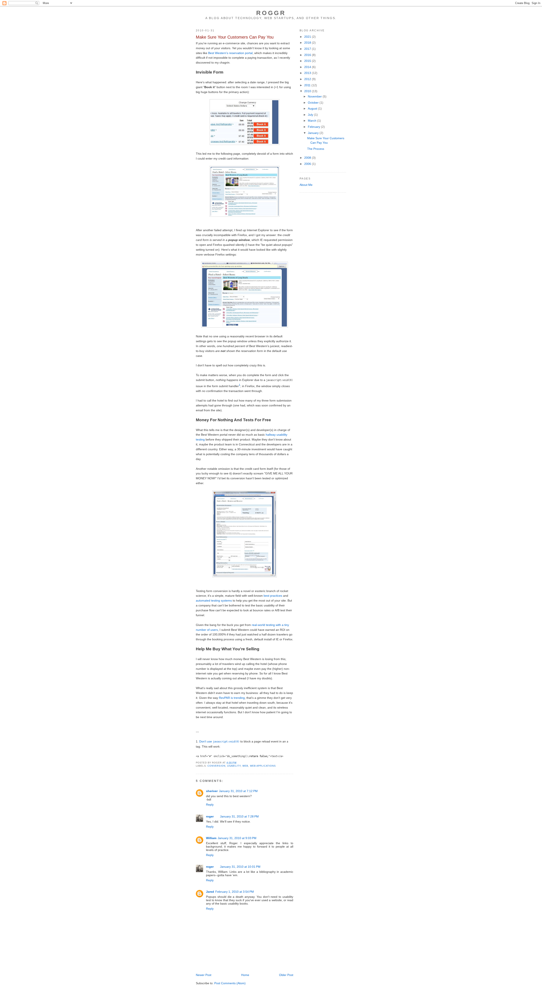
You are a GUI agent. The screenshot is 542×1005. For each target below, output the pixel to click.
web (245, 766)
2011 (307, 85)
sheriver (212, 791)
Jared (210, 891)
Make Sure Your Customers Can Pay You (235, 37)
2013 (308, 73)
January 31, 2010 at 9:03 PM (237, 838)
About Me (306, 184)
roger (210, 816)
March (312, 120)
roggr (271, 13)
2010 (308, 91)
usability (234, 766)
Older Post (286, 975)
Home (245, 975)
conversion (216, 766)
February (314, 126)
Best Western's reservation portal (230, 53)
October (313, 102)
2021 (308, 36)
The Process (315, 148)
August (313, 108)
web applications (263, 766)
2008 (308, 157)
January (313, 133)
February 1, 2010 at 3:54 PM (234, 891)
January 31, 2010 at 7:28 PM (239, 816)
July (311, 114)
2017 (308, 48)
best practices (273, 595)
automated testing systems (214, 600)
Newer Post (203, 975)
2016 (308, 55)
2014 (308, 67)
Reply (210, 804)
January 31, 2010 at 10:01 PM (240, 866)
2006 (308, 163)
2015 (308, 61)
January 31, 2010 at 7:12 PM (238, 791)
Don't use (219, 741)
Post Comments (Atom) (230, 983)
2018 (308, 42)
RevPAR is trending (232, 697)
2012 (308, 79)
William (211, 838)
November (315, 96)
